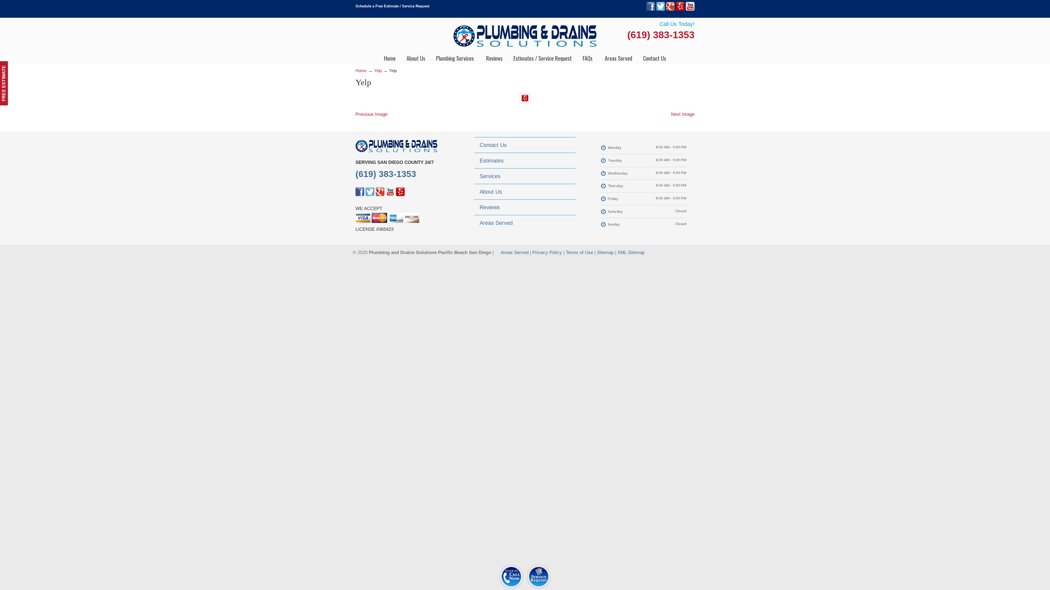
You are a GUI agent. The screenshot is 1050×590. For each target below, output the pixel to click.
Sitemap (605, 252)
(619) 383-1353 (661, 34)
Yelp (378, 70)
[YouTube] (690, 9)
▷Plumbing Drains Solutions (525, 36)
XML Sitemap (630, 252)
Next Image (683, 114)
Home (360, 70)
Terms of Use (579, 252)
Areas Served (515, 252)
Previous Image (371, 114)
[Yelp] (680, 9)
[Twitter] (660, 9)
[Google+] (670, 9)
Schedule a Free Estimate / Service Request (392, 6)
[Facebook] (650, 9)
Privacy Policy (547, 252)
